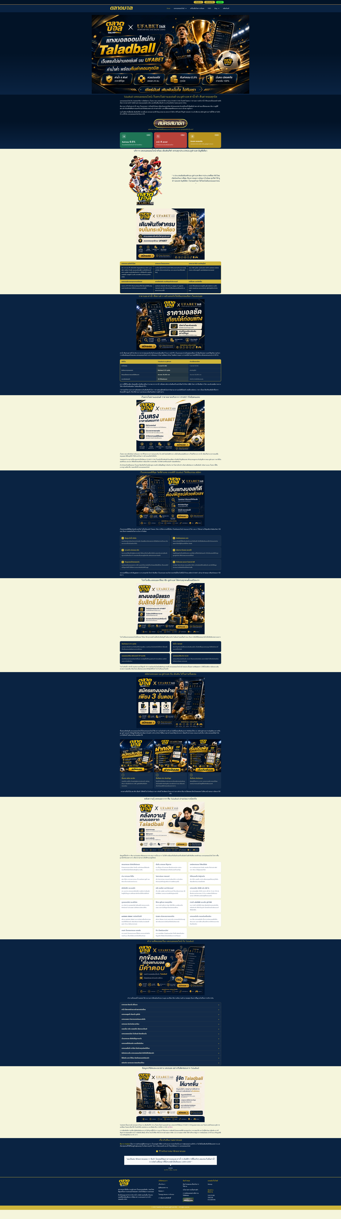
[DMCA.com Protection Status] (188, 1201)
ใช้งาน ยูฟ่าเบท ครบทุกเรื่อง (164, 902)
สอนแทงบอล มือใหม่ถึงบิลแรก (131, 864)
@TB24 (170, 1127)
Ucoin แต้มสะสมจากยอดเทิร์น (165, 916)
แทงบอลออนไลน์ (179, 8)
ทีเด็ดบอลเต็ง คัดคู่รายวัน (197, 876)
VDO (209, 8)
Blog (215, 8)
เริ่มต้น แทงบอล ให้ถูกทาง (163, 864)
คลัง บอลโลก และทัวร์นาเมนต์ (164, 888)
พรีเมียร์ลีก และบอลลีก (128, 888)
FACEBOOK (212, 1199)
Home (168, 8)
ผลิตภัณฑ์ (226, 8)
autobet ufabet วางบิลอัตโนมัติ (132, 916)
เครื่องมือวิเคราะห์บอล (197, 8)
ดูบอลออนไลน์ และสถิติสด (129, 902)
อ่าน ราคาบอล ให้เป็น (128, 876)
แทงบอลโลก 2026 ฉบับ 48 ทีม (199, 888)
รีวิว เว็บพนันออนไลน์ (162, 930)
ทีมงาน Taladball (125, 1144)
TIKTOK (210, 1197)
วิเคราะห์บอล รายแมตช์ (162, 876)
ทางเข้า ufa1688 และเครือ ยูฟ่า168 (201, 902)
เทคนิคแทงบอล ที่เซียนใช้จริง (198, 864)
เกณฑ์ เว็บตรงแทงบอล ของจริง (131, 930)
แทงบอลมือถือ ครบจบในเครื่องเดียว (200, 916)
